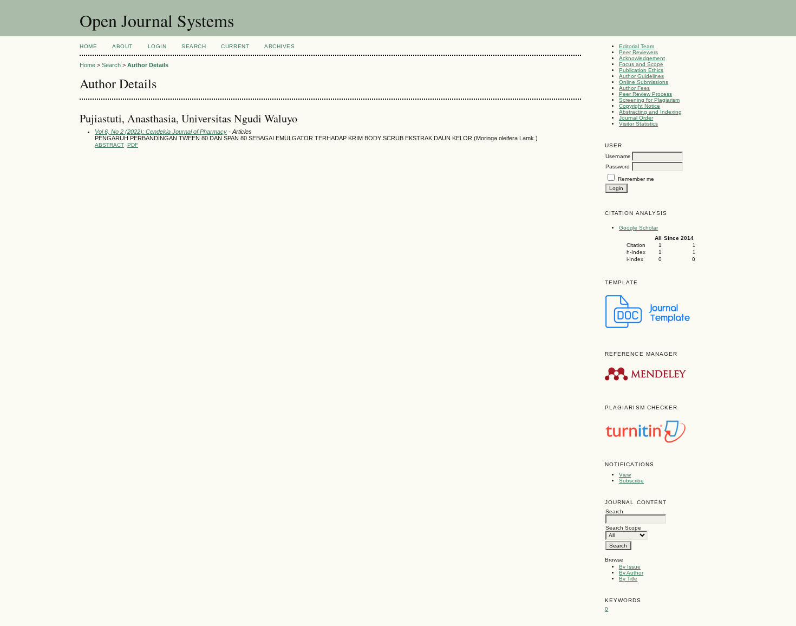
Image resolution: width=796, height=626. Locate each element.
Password (617, 166)
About (122, 46)
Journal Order (636, 118)
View (625, 475)
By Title (628, 579)
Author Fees (634, 88)
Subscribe (631, 481)
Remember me (636, 179)
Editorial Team (636, 46)
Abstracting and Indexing (650, 112)
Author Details (147, 65)
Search (193, 46)
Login (157, 46)
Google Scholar (638, 228)
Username (618, 156)
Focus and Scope (641, 64)
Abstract (109, 145)
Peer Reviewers (638, 52)
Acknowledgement (642, 58)
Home (88, 46)
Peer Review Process (645, 94)
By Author (631, 573)
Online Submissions (643, 82)
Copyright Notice (639, 106)
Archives (279, 46)
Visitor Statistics (638, 124)
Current (235, 46)
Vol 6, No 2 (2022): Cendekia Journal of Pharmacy (161, 131)
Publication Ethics (641, 70)
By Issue (630, 567)
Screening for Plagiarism (649, 100)
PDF (132, 145)
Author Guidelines (641, 76)
